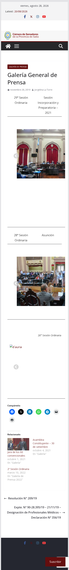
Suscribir (55, 562)
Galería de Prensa (18, 67)
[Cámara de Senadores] (8, 46)
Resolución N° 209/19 (22, 498)
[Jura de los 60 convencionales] (18, 444)
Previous (15, 155)
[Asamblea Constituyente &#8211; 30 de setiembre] (45, 447)
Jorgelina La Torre (43, 89)
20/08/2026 (20, 11)
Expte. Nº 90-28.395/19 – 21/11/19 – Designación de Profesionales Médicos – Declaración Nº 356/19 (34, 512)
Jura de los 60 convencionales (16, 453)
